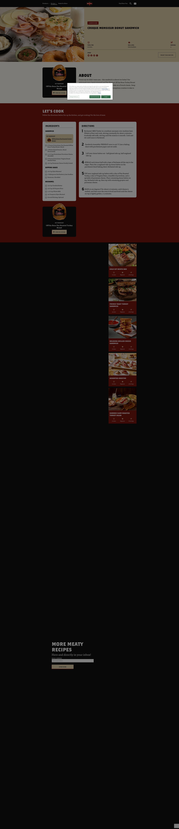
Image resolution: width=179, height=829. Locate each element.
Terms (99, 93)
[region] (90, 91)
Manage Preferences (74, 96)
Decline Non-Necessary (95, 96)
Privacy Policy (105, 89)
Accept (105, 96)
